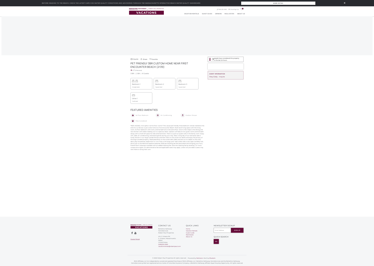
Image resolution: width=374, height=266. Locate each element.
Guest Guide (207, 14)
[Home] (146, 11)
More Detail (278, 3)
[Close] (343, 3)
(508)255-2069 (163, 244)
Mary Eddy (213, 77)
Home (188, 229)
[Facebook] (132, 233)
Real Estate (229, 14)
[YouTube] (135, 233)
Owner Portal (135, 239)
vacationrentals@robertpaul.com (169, 246)
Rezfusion (199, 258)
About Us (241, 14)
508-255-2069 (223, 9)
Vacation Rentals (191, 14)
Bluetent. (212, 258)
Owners (218, 14)
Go (216, 241)
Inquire (135, 59)
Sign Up (237, 230)
